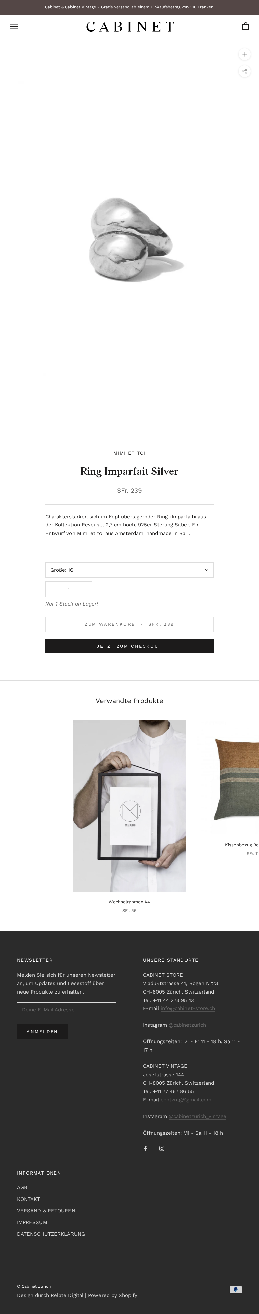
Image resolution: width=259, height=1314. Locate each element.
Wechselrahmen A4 (129, 901)
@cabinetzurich (187, 1025)
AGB (22, 1187)
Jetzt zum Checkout (129, 646)
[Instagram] (161, 1148)
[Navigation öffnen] (14, 26)
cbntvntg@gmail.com (186, 1100)
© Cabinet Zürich (34, 1286)
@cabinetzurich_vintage (197, 1116)
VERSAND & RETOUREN (46, 1211)
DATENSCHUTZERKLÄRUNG (51, 1234)
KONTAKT (28, 1199)
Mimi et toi (129, 453)
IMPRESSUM (32, 1222)
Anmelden (42, 1031)
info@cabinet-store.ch (188, 1008)
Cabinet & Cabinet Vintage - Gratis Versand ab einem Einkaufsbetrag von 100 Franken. (129, 7)
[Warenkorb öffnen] (245, 26)
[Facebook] (145, 1148)
